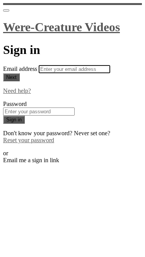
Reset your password (28, 140)
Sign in (14, 120)
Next (11, 77)
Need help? (17, 90)
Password (15, 104)
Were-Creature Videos (61, 27)
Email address (21, 69)
